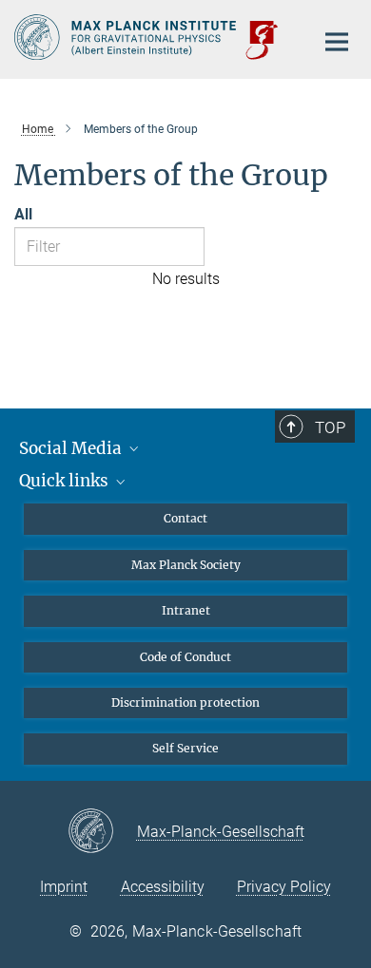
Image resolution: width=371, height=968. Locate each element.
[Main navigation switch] (337, 42)
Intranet (186, 610)
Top (330, 427)
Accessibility (163, 887)
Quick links (65, 480)
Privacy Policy (284, 887)
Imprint (64, 887)
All (23, 214)
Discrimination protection (185, 702)
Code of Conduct (185, 657)
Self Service (185, 748)
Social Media (72, 448)
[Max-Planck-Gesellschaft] (102, 832)
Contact (185, 518)
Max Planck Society (186, 565)
